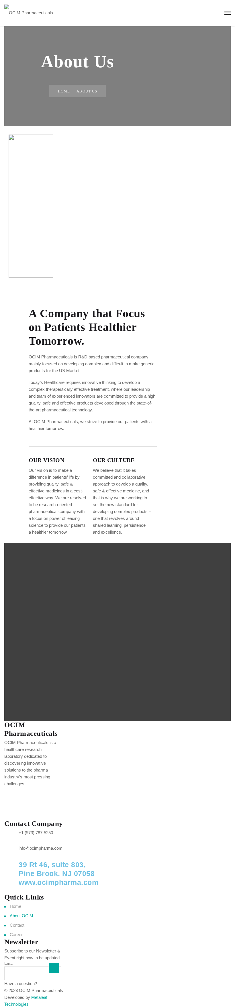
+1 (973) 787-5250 (36, 832)
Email (9, 963)
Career (16, 934)
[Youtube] (11, 811)
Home (64, 91)
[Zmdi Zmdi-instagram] (42, 794)
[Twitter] (27, 794)
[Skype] (27, 811)
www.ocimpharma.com (58, 882)
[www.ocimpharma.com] (11, 886)
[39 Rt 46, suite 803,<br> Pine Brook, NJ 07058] (11, 868)
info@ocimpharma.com (40, 848)
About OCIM (21, 915)
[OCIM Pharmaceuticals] (28, 12)
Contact (17, 925)
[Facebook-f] (11, 794)
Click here (47, 983)
